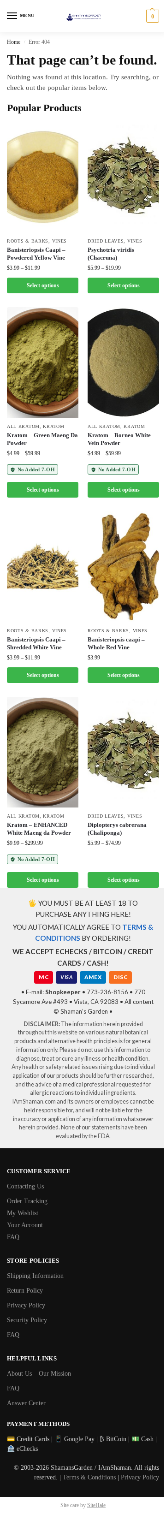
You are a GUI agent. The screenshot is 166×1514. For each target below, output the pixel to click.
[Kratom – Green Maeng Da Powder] (42, 362)
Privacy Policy (26, 1305)
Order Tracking (27, 1201)
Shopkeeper (63, 992)
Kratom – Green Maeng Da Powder (42, 439)
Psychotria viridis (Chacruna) (111, 253)
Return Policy (25, 1290)
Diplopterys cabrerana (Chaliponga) (117, 828)
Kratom (53, 426)
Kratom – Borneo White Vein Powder (119, 439)
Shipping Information (35, 1275)
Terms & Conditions (89, 1477)
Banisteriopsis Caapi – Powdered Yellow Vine (36, 253)
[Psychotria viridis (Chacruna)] (123, 177)
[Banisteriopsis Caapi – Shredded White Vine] (42, 566)
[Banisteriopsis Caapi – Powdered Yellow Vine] (42, 177)
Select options (43, 285)
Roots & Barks (27, 240)
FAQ (13, 1237)
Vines (59, 240)
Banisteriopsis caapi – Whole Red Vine (116, 643)
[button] (151, 16)
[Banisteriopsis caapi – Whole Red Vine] (123, 566)
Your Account (25, 1225)
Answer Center (26, 1403)
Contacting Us (25, 1186)
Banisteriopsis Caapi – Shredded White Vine (36, 643)
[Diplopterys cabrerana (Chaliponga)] (123, 752)
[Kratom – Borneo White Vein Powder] (123, 362)
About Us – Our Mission (39, 1373)
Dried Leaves (106, 240)
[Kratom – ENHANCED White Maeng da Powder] (42, 752)
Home (13, 42)
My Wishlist (22, 1213)
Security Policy (27, 1320)
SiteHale (96, 1505)
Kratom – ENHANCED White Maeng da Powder (39, 828)
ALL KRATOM (23, 426)
